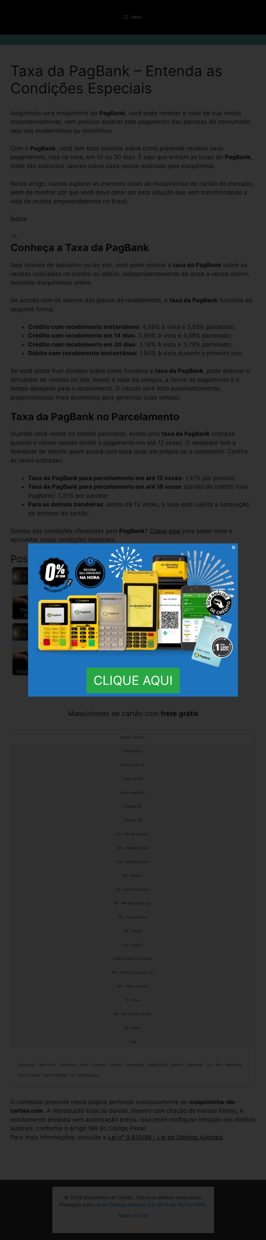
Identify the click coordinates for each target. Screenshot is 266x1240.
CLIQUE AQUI (133, 680)
